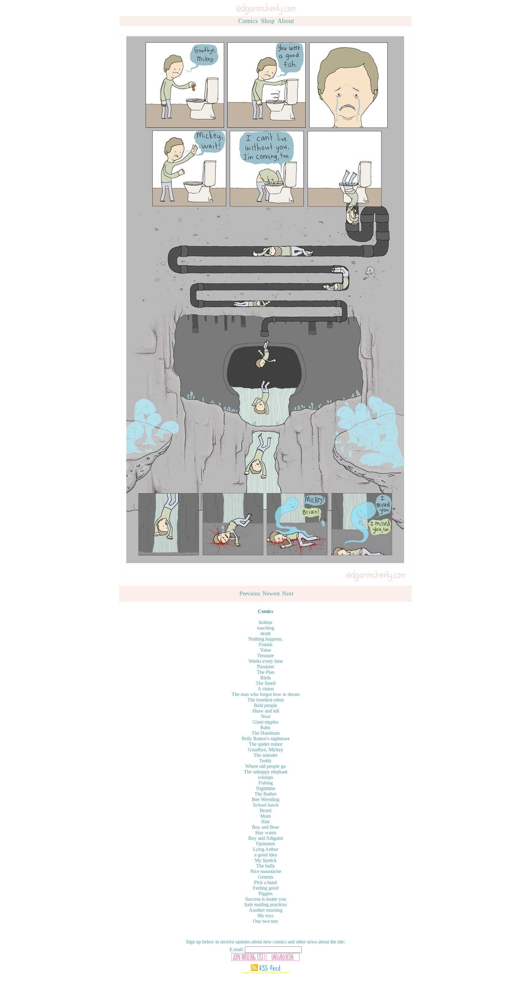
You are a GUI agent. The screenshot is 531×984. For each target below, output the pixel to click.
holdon (265, 622)
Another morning (265, 910)
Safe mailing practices (265, 904)
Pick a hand (265, 882)
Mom (265, 816)
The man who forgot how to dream (266, 694)
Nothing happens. (265, 639)
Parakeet (265, 666)
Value (265, 650)
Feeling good (265, 888)
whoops (265, 777)
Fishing (265, 782)
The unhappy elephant (265, 771)
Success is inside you (265, 899)
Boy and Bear (265, 827)
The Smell (266, 683)
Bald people (265, 705)
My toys (265, 915)
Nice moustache (265, 871)
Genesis (265, 876)
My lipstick (266, 860)
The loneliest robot (265, 699)
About (285, 21)
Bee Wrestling (265, 799)
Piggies (265, 893)
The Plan (265, 672)
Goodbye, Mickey (265, 749)
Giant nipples (265, 722)
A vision (266, 688)
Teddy (265, 760)
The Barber (265, 793)
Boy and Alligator (265, 838)
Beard (265, 810)
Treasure (265, 655)
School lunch (265, 805)
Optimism (265, 843)
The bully (265, 865)
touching (265, 627)
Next (287, 593)
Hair (265, 821)
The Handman (266, 733)
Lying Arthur (265, 849)
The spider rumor (265, 744)
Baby (265, 727)
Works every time (266, 661)
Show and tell (265, 710)
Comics (248, 21)
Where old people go (265, 766)
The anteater (265, 755)
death (265, 633)
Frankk (266, 644)
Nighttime (265, 788)
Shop (268, 21)
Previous (249, 593)
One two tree (265, 921)
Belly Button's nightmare (266, 738)
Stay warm (265, 832)
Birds (265, 677)
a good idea (265, 854)
